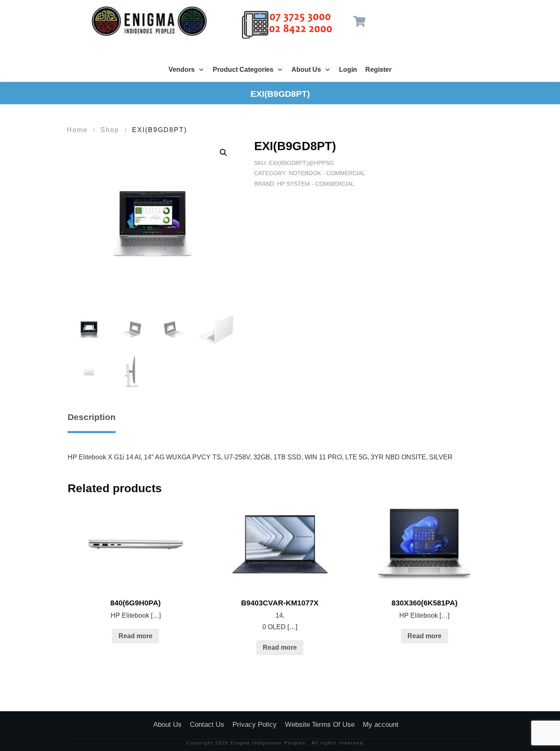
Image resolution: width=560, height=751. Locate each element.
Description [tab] (92, 417)
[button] (223, 152)
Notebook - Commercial (327, 173)
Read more (135, 635)
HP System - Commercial (315, 183)
